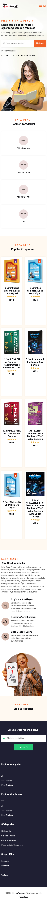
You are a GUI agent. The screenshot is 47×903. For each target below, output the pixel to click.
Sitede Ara (40, 43)
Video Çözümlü (16, 55)
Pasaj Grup (23, 897)
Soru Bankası (29, 55)
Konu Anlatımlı (7, 785)
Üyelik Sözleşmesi (8, 840)
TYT (7, 55)
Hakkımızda (6, 831)
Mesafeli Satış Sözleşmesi (12, 845)
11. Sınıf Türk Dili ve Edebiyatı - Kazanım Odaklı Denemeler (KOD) (11, 363)
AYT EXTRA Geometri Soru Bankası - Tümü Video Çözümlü (35, 434)
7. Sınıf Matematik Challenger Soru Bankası (35, 362)
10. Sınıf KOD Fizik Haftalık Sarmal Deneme (12, 433)
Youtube (4, 875)
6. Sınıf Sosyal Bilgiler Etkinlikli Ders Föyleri (12, 290)
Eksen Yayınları (18, 893)
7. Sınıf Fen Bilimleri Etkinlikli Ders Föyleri (35, 290)
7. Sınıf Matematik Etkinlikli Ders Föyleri (12, 505)
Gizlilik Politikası (8, 836)
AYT (3, 55)
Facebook (5, 866)
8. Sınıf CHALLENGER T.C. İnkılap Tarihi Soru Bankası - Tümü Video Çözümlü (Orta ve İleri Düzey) (35, 508)
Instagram (5, 861)
